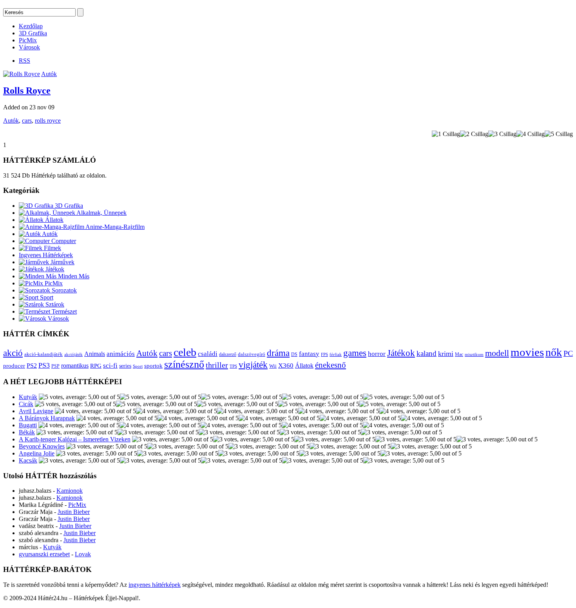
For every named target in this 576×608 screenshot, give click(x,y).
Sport (45, 297)
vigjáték (253, 364)
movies (527, 352)
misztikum (474, 354)
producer (14, 365)
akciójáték (73, 354)
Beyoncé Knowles (42, 446)
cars (27, 120)
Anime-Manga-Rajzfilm (114, 226)
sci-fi (110, 365)
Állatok (53, 219)
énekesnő (330, 365)
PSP (55, 366)
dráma (278, 353)
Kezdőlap (31, 26)
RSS (24, 60)
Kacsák (28, 460)
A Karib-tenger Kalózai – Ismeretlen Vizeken (74, 439)
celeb (185, 352)
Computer (63, 241)
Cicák (26, 404)
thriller (217, 365)
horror (377, 354)
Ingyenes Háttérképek (46, 255)
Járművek (61, 262)
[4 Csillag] (530, 134)
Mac (459, 354)
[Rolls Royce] (21, 74)
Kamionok (69, 490)
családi (207, 354)
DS (294, 354)
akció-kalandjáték (43, 354)
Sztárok (54, 304)
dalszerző (227, 354)
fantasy (309, 354)
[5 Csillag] (559, 134)
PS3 (44, 365)
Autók (49, 74)
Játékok (54, 269)
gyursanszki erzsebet (44, 554)
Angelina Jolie (36, 453)
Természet (63, 311)
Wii (273, 366)
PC (568, 353)
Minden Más (72, 276)
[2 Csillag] (474, 134)
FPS (324, 354)
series (125, 366)
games (354, 353)
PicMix (28, 40)
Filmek (51, 248)
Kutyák (28, 397)
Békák (27, 432)
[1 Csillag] (446, 134)
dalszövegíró (251, 354)
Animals (94, 353)
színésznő (184, 364)
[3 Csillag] (502, 134)
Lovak (83, 554)
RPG (95, 365)
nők (553, 352)
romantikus (75, 365)
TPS (233, 366)
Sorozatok (63, 290)
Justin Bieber (74, 511)
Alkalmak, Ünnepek (101, 212)
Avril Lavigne (36, 411)
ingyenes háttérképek (155, 584)
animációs (121, 354)
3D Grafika (33, 33)
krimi (445, 354)
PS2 (32, 365)
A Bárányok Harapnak (47, 418)
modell (497, 353)
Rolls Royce (27, 90)
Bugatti (28, 425)
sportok (153, 365)
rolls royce (48, 120)
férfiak (336, 354)
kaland (427, 353)
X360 (285, 365)
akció (13, 353)
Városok (29, 47)
